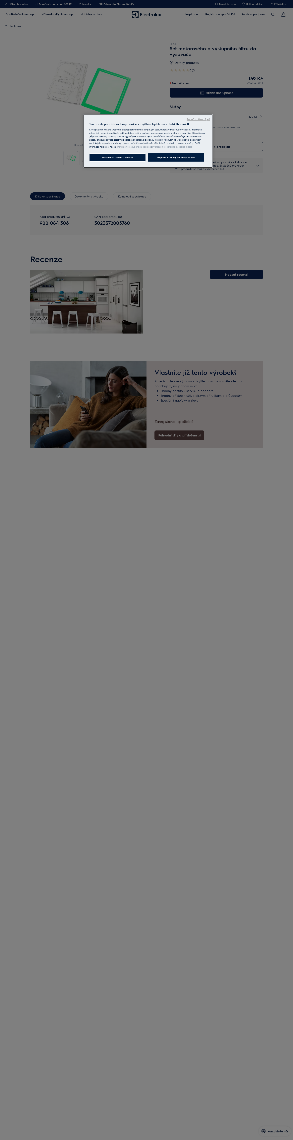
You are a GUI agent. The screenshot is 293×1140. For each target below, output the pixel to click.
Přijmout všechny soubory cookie (176, 157)
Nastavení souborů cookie (117, 157)
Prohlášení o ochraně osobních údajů (172, 146)
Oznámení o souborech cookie (133, 146)
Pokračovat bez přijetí (198, 119)
